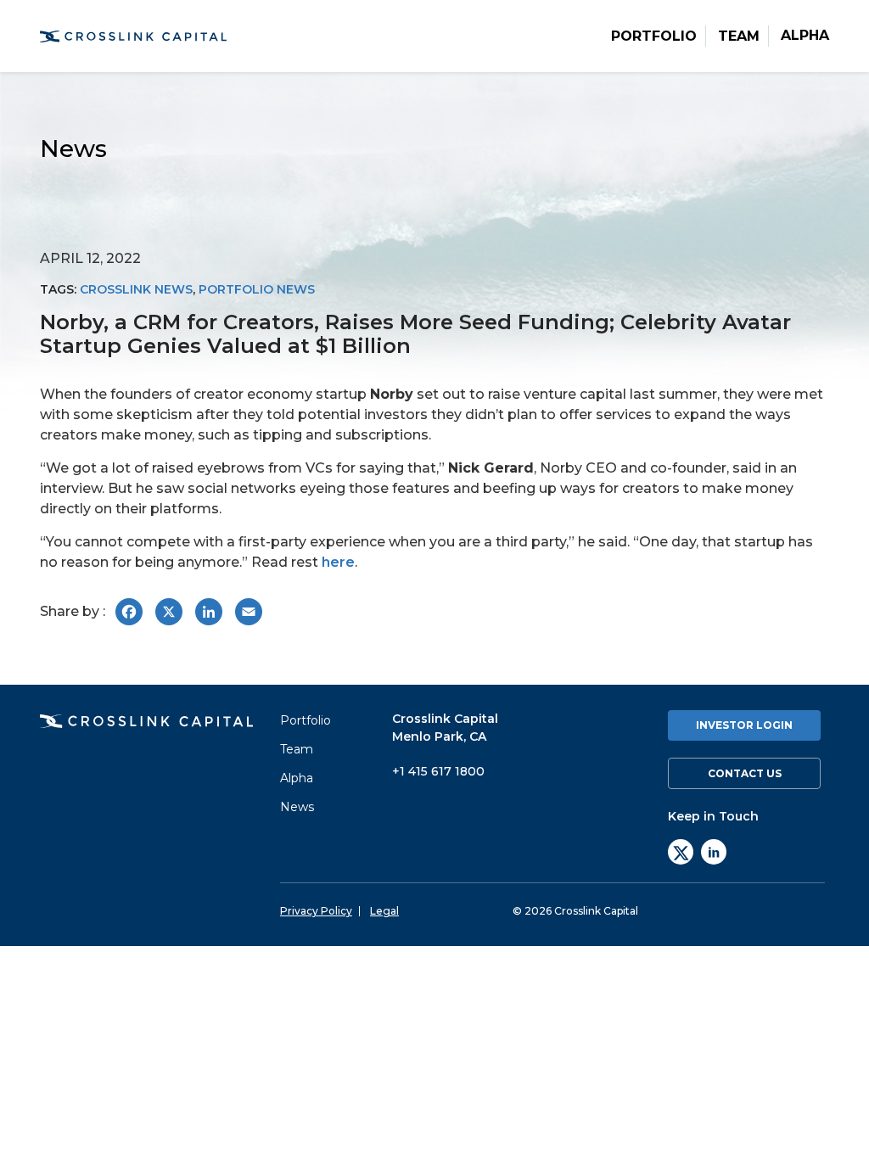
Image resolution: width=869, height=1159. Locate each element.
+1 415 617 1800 (438, 771)
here (338, 562)
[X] (680, 852)
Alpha (805, 35)
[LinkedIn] (713, 852)
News (297, 807)
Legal (384, 911)
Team (739, 36)
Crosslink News (136, 289)
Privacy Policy (316, 911)
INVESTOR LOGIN (744, 725)
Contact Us (745, 773)
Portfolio (654, 36)
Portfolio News (257, 289)
